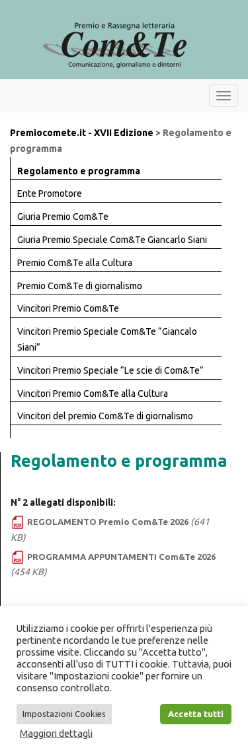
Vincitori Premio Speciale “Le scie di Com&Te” (110, 370)
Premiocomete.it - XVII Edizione (81, 132)
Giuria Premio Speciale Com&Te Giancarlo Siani (112, 239)
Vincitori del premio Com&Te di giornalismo (105, 416)
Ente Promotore (49, 193)
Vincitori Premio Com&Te (68, 308)
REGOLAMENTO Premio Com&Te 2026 (107, 521)
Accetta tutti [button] (196, 713)
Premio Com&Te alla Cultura (74, 263)
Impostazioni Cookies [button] (64, 713)
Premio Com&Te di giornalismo (79, 286)
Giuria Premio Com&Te (62, 216)
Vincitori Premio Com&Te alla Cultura (92, 393)
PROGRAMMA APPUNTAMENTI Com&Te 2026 (121, 556)
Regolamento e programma (78, 171)
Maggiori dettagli (56, 733)
